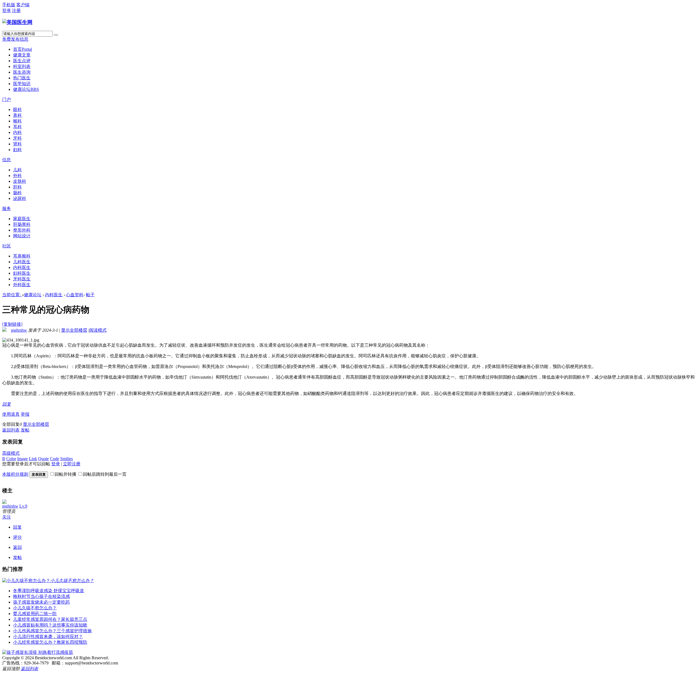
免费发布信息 (15, 39)
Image (22, 458)
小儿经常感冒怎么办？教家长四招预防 (50, 642)
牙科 (17, 138)
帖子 (90, 294)
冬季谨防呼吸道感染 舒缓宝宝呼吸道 (48, 590)
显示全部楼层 (74, 330)
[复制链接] (12, 324)
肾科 (17, 144)
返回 (17, 547)
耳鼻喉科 (22, 256)
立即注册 (71, 464)
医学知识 (22, 83)
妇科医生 (22, 273)
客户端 (22, 4)
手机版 (8, 4)
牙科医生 (22, 279)
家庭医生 (22, 218)
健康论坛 (26, 89)
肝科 (17, 187)
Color (11, 458)
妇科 (17, 149)
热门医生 (22, 78)
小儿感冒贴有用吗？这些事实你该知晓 (50, 625)
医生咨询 (22, 72)
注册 (16, 10)
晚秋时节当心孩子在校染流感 (41, 596)
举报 (25, 414)
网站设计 (22, 235)
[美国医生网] (17, 22)
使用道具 (11, 414)
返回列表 (11, 430)
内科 (17, 132)
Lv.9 (23, 506)
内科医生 (22, 267)
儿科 (17, 169)
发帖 (25, 430)
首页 (22, 49)
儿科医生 (22, 261)
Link (33, 458)
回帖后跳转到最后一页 (105, 474)
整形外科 (22, 230)
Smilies (66, 458)
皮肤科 (19, 181)
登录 (6, 10)
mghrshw (19, 330)
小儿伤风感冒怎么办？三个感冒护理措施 (52, 630)
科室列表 (22, 66)
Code (54, 458)
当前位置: (12, 294)
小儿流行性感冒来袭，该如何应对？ (48, 636)
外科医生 (22, 284)
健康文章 (22, 55)
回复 (6, 404)
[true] (56, 35)
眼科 (17, 109)
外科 (17, 175)
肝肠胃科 (22, 224)
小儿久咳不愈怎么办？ (35, 608)
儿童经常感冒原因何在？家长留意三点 (50, 619)
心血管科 (74, 294)
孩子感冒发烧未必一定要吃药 (41, 602)
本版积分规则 (15, 474)
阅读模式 (98, 330)
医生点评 (22, 60)
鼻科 (17, 115)
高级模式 (11, 453)
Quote (43, 458)
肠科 (17, 192)
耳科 (17, 126)
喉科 (17, 121)
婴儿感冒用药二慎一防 (35, 613)
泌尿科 (19, 198)
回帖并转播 (65, 474)
